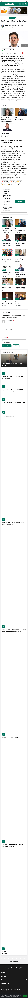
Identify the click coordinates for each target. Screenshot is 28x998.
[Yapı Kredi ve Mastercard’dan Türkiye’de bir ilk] (7, 255)
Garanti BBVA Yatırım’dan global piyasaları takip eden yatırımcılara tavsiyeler (11, 738)
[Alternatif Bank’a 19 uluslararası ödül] (20, 284)
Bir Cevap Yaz (7, 312)
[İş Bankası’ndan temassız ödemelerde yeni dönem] (7, 284)
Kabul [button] (25, 996)
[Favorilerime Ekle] (22, 53)
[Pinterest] (21, 967)
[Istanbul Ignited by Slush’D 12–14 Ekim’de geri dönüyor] (20, 255)
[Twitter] (7, 967)
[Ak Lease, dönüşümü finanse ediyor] (21, 115)
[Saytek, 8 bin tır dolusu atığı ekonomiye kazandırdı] (14, 901)
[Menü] (2, 3)
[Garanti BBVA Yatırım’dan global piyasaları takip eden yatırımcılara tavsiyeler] (7, 115)
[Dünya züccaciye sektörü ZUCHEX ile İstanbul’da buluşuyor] (14, 794)
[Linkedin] (16, 967)
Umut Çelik (8, 25)
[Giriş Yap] (23, 4)
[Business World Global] (9, 3)
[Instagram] (11, 967)
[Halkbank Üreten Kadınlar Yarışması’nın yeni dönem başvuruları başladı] (20, 241)
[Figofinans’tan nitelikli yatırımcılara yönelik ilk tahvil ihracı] (20, 299)
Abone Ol (20, 201)
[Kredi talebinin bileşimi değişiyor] (20, 270)
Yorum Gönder (6, 346)
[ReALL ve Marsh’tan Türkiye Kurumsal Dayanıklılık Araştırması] (14, 472)
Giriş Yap (16, 346)
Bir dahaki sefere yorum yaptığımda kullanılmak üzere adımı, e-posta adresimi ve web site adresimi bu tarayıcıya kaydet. (15, 341)
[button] (20, 4)
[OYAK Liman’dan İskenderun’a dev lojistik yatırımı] (14, 360)
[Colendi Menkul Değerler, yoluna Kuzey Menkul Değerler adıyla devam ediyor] (7, 130)
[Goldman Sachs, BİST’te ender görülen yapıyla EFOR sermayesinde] (7, 270)
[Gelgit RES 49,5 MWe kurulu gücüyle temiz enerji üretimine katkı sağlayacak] (14, 579)
